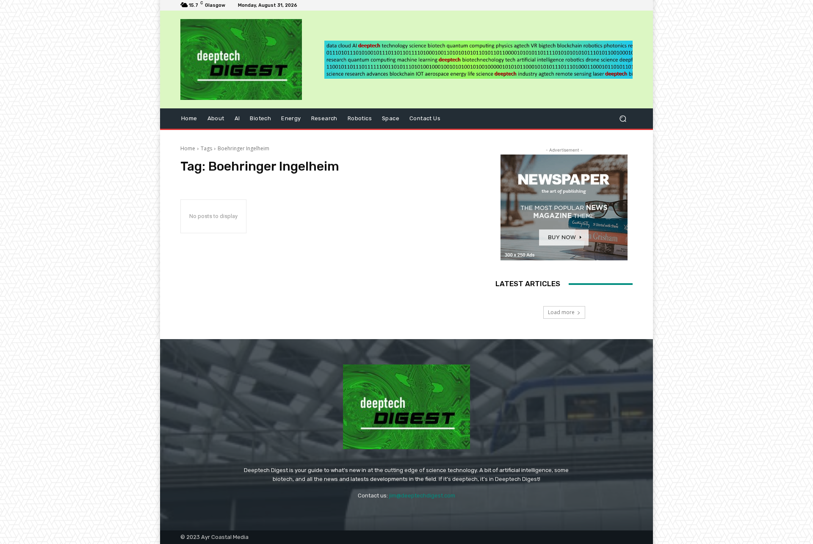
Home (187, 148)
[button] (623, 119)
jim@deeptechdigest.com (422, 495)
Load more (561, 312)
